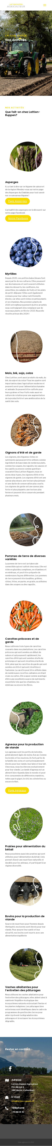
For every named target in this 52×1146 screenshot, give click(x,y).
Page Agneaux (17, 790)
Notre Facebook (18, 218)
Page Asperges (17, 201)
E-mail (15, 1097)
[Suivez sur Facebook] (10, 1069)
